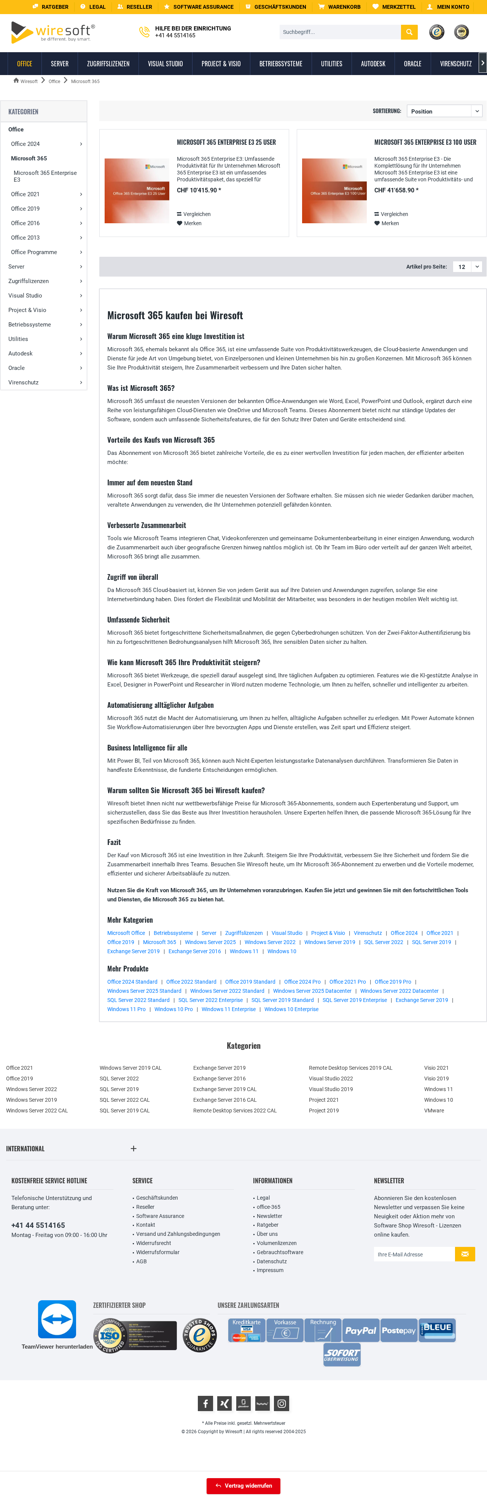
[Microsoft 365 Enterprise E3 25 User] (137, 191)
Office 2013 (25, 237)
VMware (434, 1110)
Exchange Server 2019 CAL (225, 1089)
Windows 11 (244, 951)
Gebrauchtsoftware (280, 1252)
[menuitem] (339, 7)
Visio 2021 (436, 1068)
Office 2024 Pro (302, 982)
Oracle (16, 368)
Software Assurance (160, 1216)
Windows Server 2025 (210, 942)
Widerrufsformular (158, 1252)
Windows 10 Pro (173, 1009)
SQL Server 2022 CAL (125, 1100)
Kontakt (145, 1225)
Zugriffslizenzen (28, 281)
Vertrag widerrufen (248, 1485)
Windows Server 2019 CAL (131, 1068)
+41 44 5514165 (38, 1225)
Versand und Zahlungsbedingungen (178, 1234)
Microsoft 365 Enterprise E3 (45, 176)
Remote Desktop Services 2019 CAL (351, 1068)
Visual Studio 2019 (331, 1089)
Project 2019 (324, 1110)
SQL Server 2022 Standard (138, 1000)
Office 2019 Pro (393, 982)
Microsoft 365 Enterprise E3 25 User (226, 142)
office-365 (268, 1207)
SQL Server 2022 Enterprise (210, 1000)
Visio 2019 (436, 1078)
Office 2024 (25, 144)
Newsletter (269, 1216)
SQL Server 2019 (431, 942)
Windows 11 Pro (126, 1009)
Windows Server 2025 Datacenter (312, 991)
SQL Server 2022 (383, 942)
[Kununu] (262, 1403)
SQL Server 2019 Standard (282, 1000)
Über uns (267, 1234)
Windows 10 (281, 951)
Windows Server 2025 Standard (144, 991)
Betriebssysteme (29, 324)
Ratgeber (268, 1225)
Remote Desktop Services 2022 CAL (235, 1110)
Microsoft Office (126, 933)
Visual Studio (25, 295)
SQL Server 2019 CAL (125, 1110)
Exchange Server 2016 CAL (225, 1100)
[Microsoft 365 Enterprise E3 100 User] (334, 191)
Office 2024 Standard (132, 982)
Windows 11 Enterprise (229, 1009)
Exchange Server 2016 (195, 951)
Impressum (270, 1270)
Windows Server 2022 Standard (227, 991)
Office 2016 (25, 223)
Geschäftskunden (157, 1198)
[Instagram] (281, 1403)
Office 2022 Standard (191, 982)
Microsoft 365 (29, 158)
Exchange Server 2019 (133, 951)
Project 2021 (324, 1100)
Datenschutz (272, 1261)
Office (16, 129)
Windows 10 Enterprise (291, 1009)
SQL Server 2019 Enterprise (355, 1000)
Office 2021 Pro (347, 982)
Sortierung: (387, 111)
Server (16, 266)
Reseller (145, 1207)
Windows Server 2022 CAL (37, 1110)
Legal (263, 1198)
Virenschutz (23, 382)
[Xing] (224, 1403)
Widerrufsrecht (153, 1243)
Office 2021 (25, 194)
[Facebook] (205, 1403)
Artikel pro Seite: (426, 267)
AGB (141, 1261)
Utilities (18, 339)
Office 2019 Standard (250, 982)
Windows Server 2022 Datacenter (399, 991)
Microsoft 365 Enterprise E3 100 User (425, 142)
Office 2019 (25, 208)
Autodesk (20, 353)
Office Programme (34, 252)
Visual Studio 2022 (331, 1078)
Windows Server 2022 (270, 942)
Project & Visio (27, 310)
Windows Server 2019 (329, 942)
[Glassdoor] (243, 1403)
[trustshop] (200, 1336)
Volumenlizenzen (277, 1243)
